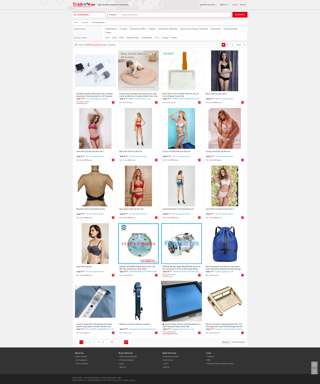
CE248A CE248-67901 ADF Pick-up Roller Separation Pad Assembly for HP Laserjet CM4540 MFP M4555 (94, 96)
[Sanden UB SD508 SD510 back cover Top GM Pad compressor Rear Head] (138, 243)
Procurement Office (138, 29)
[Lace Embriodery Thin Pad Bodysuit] (181, 186)
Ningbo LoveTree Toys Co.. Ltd (140, 99)
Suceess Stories (82, 363)
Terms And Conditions (92, 378)
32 (112, 342)
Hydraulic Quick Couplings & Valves (220, 363)
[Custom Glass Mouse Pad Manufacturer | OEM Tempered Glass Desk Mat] (181, 301)
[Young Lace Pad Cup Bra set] (224, 128)
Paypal (165, 38)
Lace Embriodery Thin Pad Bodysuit (178, 209)
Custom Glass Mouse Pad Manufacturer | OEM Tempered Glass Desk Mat (181, 325)
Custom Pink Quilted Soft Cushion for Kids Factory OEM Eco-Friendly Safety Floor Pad (138, 95)
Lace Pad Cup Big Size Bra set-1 (90, 151)
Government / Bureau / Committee (194, 29)
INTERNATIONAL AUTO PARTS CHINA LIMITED (146, 271)
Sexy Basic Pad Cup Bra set (131, 209)
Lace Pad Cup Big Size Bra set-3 (220, 209)
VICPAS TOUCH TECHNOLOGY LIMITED (187, 99)
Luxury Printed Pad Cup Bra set (176, 151)
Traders (124, 29)
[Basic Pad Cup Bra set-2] (224, 70)
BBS (208, 360)
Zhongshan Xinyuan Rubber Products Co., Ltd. (232, 329)
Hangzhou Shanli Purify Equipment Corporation (147, 329)
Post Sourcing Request (128, 356)
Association (216, 29)
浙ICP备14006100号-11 (95, 380)
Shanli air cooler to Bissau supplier (134, 324)
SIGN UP (243, 5)
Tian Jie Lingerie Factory (224, 99)
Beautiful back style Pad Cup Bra (90, 209)
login (119, 378)
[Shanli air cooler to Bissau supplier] (138, 301)
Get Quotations (81, 360)
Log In (122, 363)
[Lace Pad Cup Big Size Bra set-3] (224, 186)
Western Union (133, 38)
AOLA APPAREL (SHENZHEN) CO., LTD (100, 329)
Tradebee (210, 356)
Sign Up (123, 367)
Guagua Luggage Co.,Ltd (224, 271)
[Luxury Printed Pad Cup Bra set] (181, 128)
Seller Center (168, 360)
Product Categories (127, 360)
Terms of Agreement (108, 378)
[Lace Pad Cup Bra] (95, 243)
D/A (115, 38)
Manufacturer (111, 29)
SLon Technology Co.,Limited (97, 99)
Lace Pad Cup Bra (84, 266)
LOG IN (234, 5)
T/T (157, 38)
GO (126, 342)
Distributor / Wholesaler (169, 29)
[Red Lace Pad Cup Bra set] (138, 128)
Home (76, 22)
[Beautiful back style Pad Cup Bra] (95, 186)
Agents (153, 29)
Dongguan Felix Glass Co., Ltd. (183, 329)
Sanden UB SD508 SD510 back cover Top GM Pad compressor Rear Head (137, 267)
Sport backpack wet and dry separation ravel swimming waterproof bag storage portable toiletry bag (223, 268)
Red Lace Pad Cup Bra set (130, 151)
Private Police (77, 378)
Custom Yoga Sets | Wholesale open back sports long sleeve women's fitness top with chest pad (94, 326)
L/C (108, 38)
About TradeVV (81, 356)
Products (85, 22)
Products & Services (171, 356)
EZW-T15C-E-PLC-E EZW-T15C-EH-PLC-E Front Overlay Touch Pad (180, 95)
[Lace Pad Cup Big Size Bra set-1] (95, 128)
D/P (122, 38)
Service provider (231, 29)
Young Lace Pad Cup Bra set (218, 151)
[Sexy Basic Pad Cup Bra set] (138, 186)
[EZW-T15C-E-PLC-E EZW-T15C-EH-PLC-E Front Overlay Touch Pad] (181, 70)
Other (108, 33)
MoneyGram (147, 38)
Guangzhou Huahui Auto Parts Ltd (185, 271)
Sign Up (166, 367)
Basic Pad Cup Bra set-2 (216, 94)
